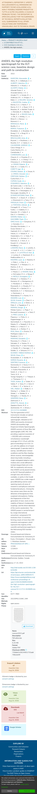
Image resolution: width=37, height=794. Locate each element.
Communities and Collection (18, 747)
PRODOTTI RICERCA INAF (17, 40)
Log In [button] (25, 33)
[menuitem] (21, 33)
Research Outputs (18, 749)
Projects (18, 756)
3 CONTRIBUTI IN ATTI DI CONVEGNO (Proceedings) (14, 43)
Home (4, 40)
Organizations (18, 754)
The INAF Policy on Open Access (18, 773)
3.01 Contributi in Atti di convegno (14, 45)
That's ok (27, 791)
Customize (4, 787)
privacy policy (24, 784)
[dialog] (18, 785)
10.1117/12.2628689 (19, 410)
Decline (9, 791)
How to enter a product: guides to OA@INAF (18, 771)
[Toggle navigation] (33, 33)
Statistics (25, 56)
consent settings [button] (8, 679)
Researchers (18, 751)
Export (17, 56)
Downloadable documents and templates (18, 776)
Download (29, 626)
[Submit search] (19, 33)
